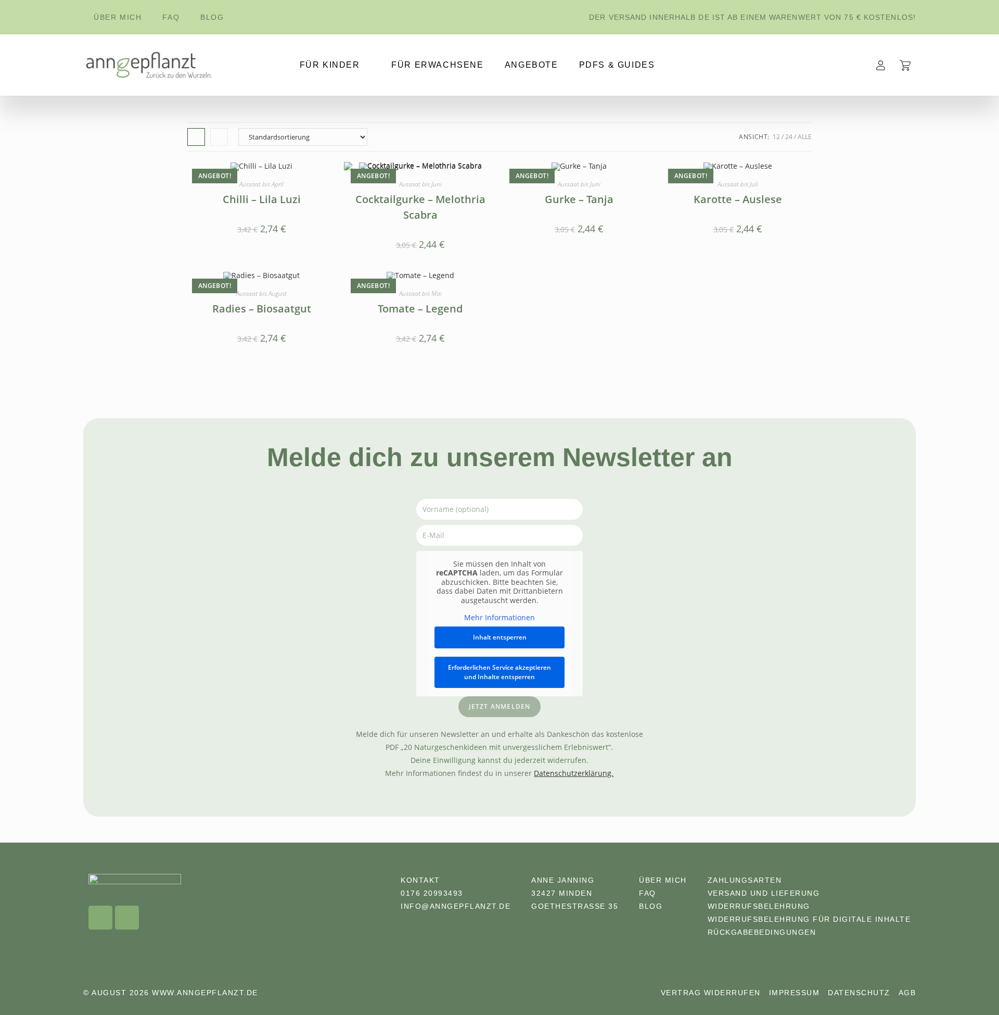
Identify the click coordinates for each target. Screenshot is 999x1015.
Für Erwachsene (437, 64)
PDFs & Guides (617, 64)
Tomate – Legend (420, 309)
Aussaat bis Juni (420, 184)
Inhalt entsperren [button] (500, 637)
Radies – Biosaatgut (261, 309)
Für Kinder (330, 64)
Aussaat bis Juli (738, 184)
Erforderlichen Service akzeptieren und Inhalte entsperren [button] (499, 672)
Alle (805, 136)
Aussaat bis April (261, 184)
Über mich (118, 17)
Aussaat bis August (261, 293)
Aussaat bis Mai (420, 293)
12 (776, 136)
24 (788, 136)
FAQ (171, 17)
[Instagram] (100, 918)
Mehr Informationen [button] (499, 617)
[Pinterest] (127, 918)
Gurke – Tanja (579, 199)
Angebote (531, 64)
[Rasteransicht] (196, 137)
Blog (212, 17)
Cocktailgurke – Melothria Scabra (420, 207)
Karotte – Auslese (738, 199)
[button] (966, 986)
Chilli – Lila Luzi (262, 199)
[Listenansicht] (219, 137)
